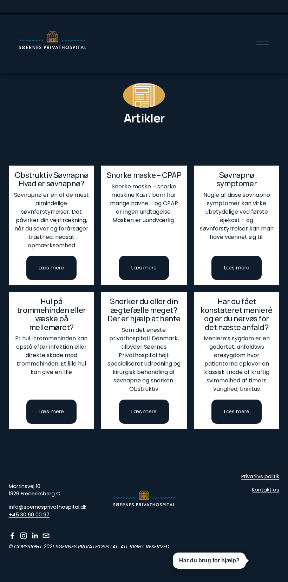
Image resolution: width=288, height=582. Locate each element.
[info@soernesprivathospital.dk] (46, 535)
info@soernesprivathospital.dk (47, 506)
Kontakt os (265, 489)
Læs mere (51, 267)
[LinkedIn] (34, 535)
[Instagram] (23, 535)
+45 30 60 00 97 (29, 514)
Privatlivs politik (260, 476)
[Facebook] (12, 535)
